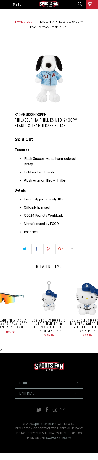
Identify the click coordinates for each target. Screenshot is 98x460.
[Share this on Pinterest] (48, 249)
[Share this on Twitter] (24, 249)
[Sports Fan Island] (49, 4)
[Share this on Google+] (60, 249)
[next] (78, 71)
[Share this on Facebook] (36, 249)
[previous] (19, 71)
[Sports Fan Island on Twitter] (39, 410)
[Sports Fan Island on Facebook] (47, 410)
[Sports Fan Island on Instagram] (55, 410)
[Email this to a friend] (72, 249)
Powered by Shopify (57, 438)
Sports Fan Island (44, 424)
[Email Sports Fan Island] (62, 410)
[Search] (79, 4)
